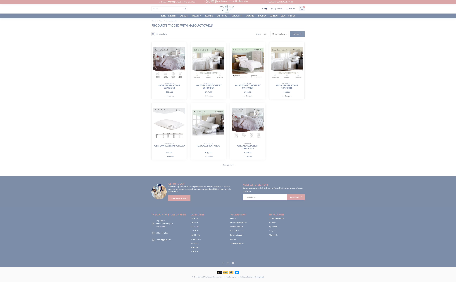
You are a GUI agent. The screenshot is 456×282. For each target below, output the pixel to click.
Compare (170, 96)
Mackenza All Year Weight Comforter (248, 86)
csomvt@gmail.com (163, 240)
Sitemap (233, 239)
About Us (233, 218)
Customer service (179, 198)
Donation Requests (237, 243)
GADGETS (184, 16)
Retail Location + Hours (238, 223)
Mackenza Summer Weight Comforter (208, 86)
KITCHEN (172, 16)
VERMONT (274, 16)
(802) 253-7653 (162, 233)
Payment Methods (236, 227)
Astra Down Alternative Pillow (169, 146)
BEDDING (209, 16)
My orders (272, 223)
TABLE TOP (196, 16)
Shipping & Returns (237, 231)
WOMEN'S (250, 16)
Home (163, 16)
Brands (291, 16)
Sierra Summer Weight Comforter (287, 86)
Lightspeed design (246, 277)
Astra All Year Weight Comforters (247, 147)
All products (273, 235)
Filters (296, 34)
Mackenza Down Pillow (208, 146)
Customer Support (236, 235)
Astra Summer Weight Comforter (169, 86)
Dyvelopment (259, 277)
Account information (276, 218)
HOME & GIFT (236, 16)
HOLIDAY (262, 16)
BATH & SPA (222, 16)
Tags (161, 21)
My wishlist (273, 227)
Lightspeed (235, 277)
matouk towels (171, 21)
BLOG (283, 16)
